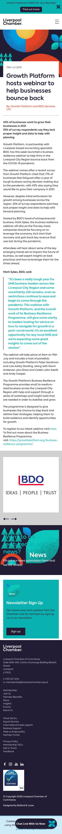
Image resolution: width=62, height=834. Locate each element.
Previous (6, 519)
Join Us (7, 693)
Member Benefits (12, 696)
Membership (10, 690)
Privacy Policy (10, 741)
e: (25, 682)
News (6, 700)
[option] (31, 484)
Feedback (8, 751)
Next (14, 519)
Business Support (12, 728)
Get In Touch (10, 748)
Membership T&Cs (13, 744)
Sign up (16, 631)
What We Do (10, 718)
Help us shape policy (14, 731)
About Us (8, 710)
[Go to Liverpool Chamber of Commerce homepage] (12, 22)
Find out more (31, 9)
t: (11, 678)
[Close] (58, 7)
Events (7, 706)
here (53, 428)
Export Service (11, 721)
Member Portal (11, 734)
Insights (7, 703)
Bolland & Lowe (25, 805)
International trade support (18, 724)
